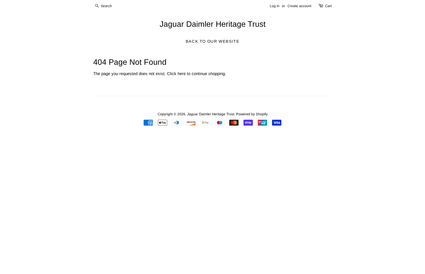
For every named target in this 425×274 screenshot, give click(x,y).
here (182, 73)
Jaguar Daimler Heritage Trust (213, 24)
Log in (274, 6)
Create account (299, 6)
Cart (328, 6)
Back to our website (212, 41)
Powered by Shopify (252, 114)
